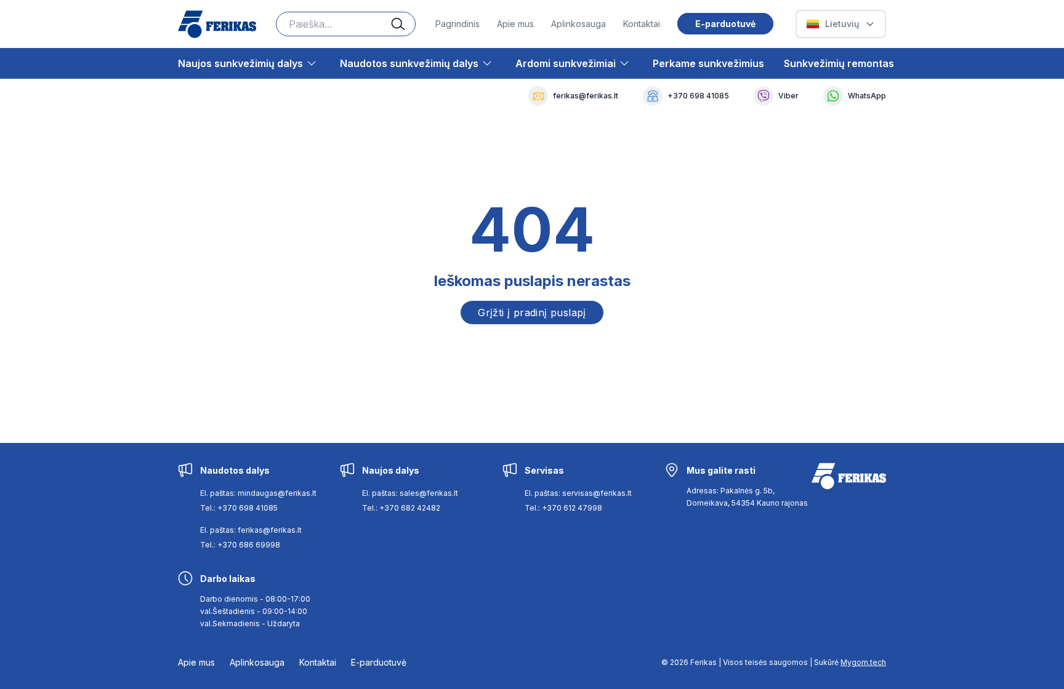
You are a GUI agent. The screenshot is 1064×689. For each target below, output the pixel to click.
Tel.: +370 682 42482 (401, 507)
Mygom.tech (863, 662)
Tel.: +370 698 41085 (239, 507)
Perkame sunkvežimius (708, 63)
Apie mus (515, 23)
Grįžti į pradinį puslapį (532, 312)
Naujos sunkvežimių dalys (240, 63)
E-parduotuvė (725, 23)
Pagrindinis (457, 23)
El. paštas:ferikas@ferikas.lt (251, 530)
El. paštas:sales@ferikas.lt (410, 493)
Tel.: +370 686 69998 (240, 544)
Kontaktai (641, 23)
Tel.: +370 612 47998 (563, 507)
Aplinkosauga (578, 23)
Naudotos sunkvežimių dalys (409, 63)
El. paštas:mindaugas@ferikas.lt (258, 493)
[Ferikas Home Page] (217, 24)
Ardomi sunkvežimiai (565, 63)
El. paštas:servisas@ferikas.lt (578, 493)
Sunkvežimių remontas (839, 63)
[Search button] (403, 24)
